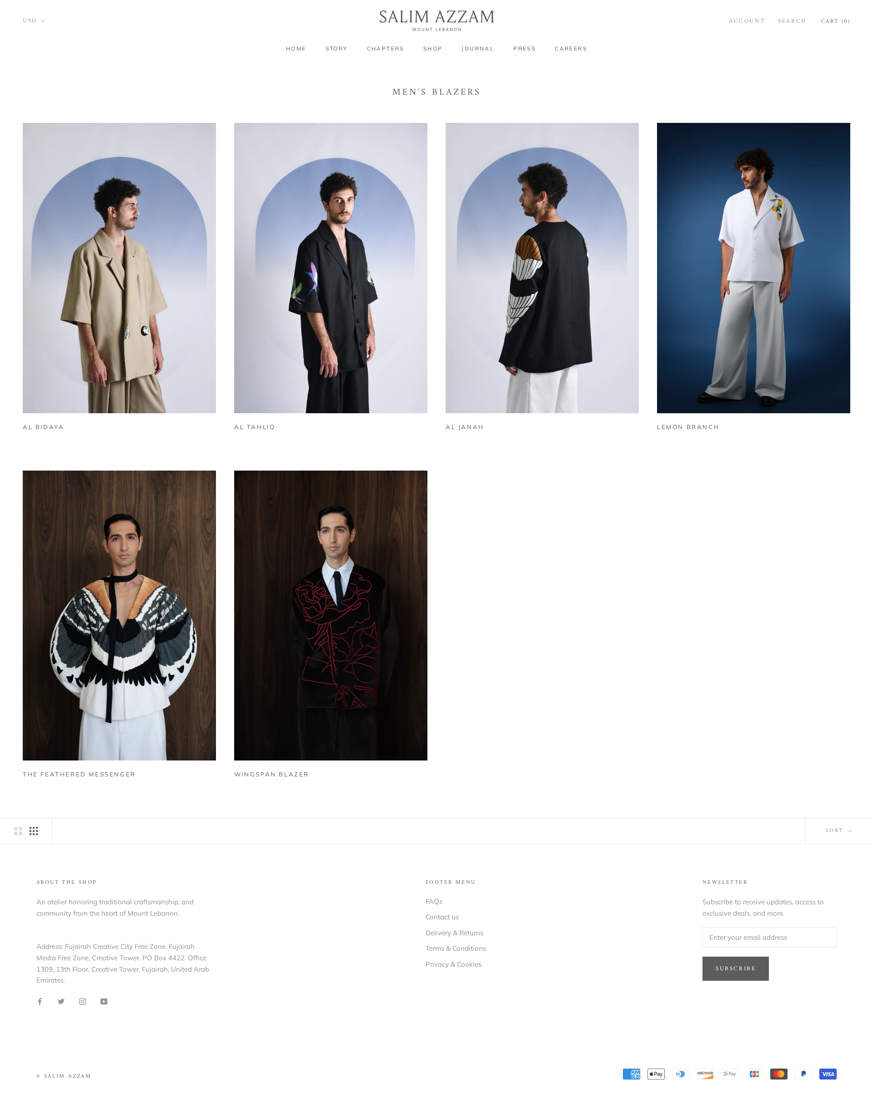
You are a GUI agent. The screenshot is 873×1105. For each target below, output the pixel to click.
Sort (836, 831)
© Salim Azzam (63, 1076)
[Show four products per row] (34, 830)
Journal (478, 48)
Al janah (465, 427)
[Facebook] (39, 1001)
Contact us (442, 916)
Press (524, 48)
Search (792, 21)
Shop (433, 48)
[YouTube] (103, 1001)
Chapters (385, 48)
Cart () (835, 21)
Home (296, 48)
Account (747, 21)
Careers (571, 48)
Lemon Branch (688, 427)
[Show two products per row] (18, 830)
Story (337, 48)
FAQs (434, 901)
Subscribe (736, 968)
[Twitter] (61, 1001)
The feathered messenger (79, 774)
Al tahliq (254, 427)
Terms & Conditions (456, 948)
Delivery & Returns (454, 932)
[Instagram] (82, 1001)
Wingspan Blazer (271, 774)
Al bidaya (43, 427)
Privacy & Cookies (454, 964)
